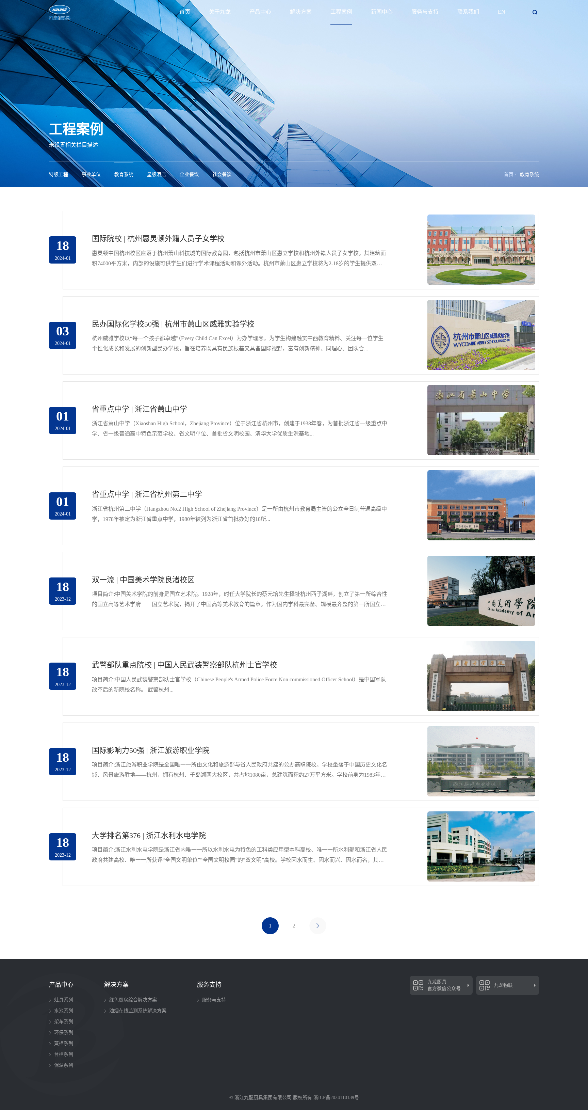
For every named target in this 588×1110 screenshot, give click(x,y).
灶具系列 (63, 999)
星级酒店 (156, 174)
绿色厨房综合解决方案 (133, 999)
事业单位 (91, 174)
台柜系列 (63, 1054)
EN (501, 12)
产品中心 (260, 12)
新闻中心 (382, 12)
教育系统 (123, 174)
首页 (184, 12)
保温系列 (63, 1065)
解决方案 (301, 12)
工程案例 (341, 12)
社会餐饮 (221, 174)
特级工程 (58, 174)
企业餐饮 (189, 174)
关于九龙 (220, 12)
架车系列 (63, 1021)
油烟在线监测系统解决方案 (137, 1010)
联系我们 (468, 12)
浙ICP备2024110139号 (336, 1097)
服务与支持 (425, 12)
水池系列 (63, 1010)
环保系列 (63, 1032)
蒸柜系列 (63, 1043)
